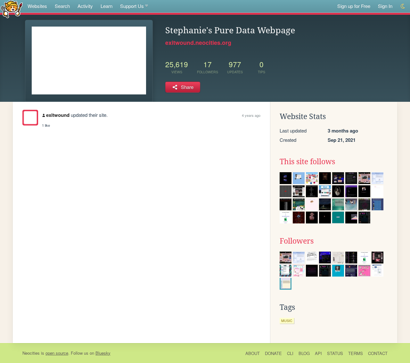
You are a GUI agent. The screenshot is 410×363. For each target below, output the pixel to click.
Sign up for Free (353, 6)
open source (56, 353)
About (252, 353)
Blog (304, 353)
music (286, 320)
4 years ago (251, 115)
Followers (297, 241)
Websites (37, 6)
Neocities (31, 353)
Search (62, 6)
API (318, 353)
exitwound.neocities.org (198, 42)
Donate (273, 353)
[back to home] (11, 8)
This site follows (307, 161)
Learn (106, 6)
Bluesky (103, 353)
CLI (290, 353)
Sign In (385, 6)
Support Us (132, 6)
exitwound (58, 114)
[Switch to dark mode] (403, 6)
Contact (378, 353)
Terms (355, 353)
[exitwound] (30, 117)
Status (335, 353)
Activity (85, 6)
